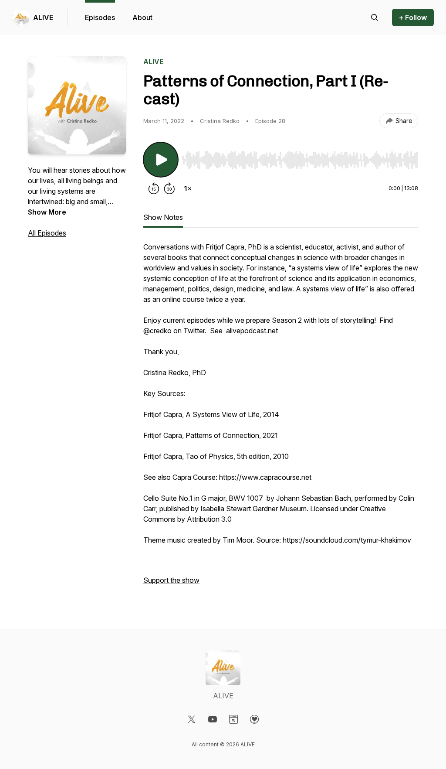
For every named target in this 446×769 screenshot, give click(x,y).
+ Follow (413, 17)
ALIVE (43, 17)
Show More (47, 212)
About (142, 17)
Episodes (100, 17)
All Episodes (47, 233)
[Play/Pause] (160, 159)
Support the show (171, 580)
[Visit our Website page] (233, 719)
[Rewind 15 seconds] (154, 188)
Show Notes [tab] (163, 217)
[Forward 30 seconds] (169, 188)
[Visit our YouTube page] (212, 719)
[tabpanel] (280, 418)
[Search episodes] (374, 17)
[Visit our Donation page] (254, 719)
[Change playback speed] (187, 188)
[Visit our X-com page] (191, 719)
